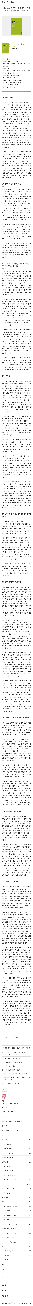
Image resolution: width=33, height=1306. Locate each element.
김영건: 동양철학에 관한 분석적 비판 (16, 8)
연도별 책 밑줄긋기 (17, 1188)
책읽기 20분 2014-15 (17, 1233)
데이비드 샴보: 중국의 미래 (9, 1083)
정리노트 (16, 1246)
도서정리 (17, 1255)
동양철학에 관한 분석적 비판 (16, 44)
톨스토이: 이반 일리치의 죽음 (10, 1070)
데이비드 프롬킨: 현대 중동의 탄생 (11, 1062)
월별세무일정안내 (17, 1149)
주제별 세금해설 (17, 1171)
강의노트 (16, 1202)
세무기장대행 (17, 1144)
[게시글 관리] (11, 1037)
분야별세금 (16, 1162)
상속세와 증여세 (17, 1157)
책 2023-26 (17, 1193)
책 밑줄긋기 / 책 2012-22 (13, 11)
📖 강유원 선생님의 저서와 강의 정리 (12, 1121)
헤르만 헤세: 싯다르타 (8, 1066)
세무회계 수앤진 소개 (7, 1112)
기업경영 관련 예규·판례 (17, 1175)
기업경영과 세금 (17, 1166)
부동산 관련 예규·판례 (17, 1180)
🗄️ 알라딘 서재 (6, 1126)
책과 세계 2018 (17, 1220)
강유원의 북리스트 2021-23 (17, 1215)
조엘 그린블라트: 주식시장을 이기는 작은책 (13, 1074)
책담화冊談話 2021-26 (17, 1206)
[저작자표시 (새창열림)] (22, 1038)
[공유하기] (9, 1037)
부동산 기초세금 (17, 1153)
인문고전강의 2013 (17, 1237)
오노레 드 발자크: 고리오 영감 (10, 1058)
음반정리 (17, 1260)
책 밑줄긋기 (6, 1048)
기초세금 (16, 1140)
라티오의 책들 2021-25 (17, 1211)
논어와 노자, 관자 (17, 1251)
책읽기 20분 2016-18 (17, 1228)
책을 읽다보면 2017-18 (17, 1224)
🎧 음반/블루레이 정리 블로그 (10, 1130)
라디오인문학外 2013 (17, 1242)
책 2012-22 (15, 1048)
